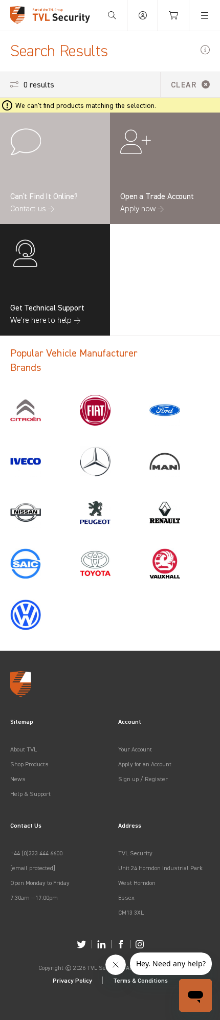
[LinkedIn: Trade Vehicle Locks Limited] (101, 944)
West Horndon (137, 882)
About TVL (23, 749)
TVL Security (135, 853)
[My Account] (142, 15)
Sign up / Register (143, 779)
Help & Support (30, 793)
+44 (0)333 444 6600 (36, 853)
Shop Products (29, 764)
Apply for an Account (144, 764)
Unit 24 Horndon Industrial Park (160, 868)
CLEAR (183, 84)
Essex (126, 897)
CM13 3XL (131, 912)
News (18, 779)
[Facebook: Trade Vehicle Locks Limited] (121, 944)
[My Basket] (173, 15)
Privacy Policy (72, 980)
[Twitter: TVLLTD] (81, 944)
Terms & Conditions (140, 980)
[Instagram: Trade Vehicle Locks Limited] (140, 944)
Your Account (135, 749)
